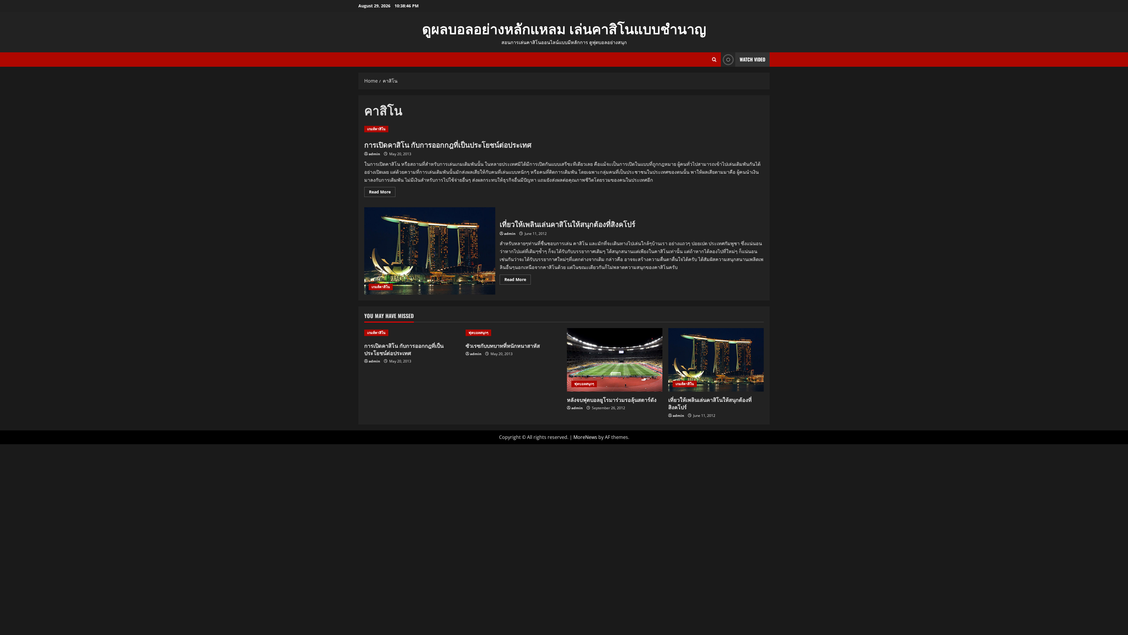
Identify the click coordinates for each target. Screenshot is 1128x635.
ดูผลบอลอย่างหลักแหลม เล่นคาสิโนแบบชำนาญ (564, 28)
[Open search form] (714, 59)
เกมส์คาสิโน (376, 128)
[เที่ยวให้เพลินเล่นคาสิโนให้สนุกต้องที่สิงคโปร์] (716, 360)
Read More (382, 193)
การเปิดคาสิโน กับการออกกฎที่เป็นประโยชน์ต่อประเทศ (447, 144)
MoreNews (585, 437)
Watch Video (752, 59)
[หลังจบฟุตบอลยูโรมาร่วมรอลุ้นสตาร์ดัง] (614, 360)
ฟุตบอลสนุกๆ (478, 332)
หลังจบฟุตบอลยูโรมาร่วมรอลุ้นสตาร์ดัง (612, 399)
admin (374, 153)
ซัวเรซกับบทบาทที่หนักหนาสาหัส (503, 345)
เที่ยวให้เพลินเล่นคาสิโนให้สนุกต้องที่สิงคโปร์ (429, 251)
